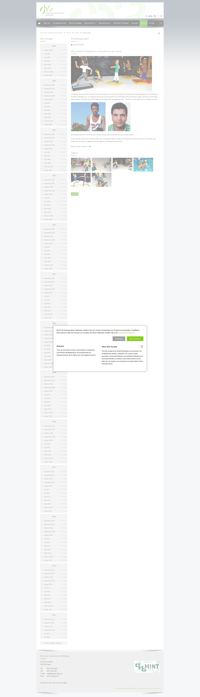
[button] (119, 338)
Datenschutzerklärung (127, 333)
